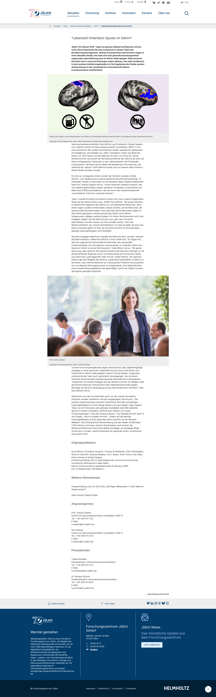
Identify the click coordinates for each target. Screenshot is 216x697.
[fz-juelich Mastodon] (148, 604)
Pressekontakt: (81, 550)
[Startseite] (50, 26)
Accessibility (117, 688)
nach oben (110, 603)
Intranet (140, 2)
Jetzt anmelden (152, 645)
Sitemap (128, 2)
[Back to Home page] (40, 13)
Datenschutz (103, 688)
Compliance (131, 688)
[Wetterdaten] (153, 3)
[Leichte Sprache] (163, 3)
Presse (117, 2)
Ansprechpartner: (82, 503)
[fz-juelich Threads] (159, 604)
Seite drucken (58, 603)
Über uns (164, 13)
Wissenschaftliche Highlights (80, 26)
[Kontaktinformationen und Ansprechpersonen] (168, 3)
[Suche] (186, 13)
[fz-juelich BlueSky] (163, 604)
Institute (110, 13)
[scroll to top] (208, 689)
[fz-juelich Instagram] (155, 604)
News (65, 26)
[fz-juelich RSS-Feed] (167, 604)
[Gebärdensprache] (158, 3)
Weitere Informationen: (86, 477)
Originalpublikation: (83, 442)
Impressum (90, 688)
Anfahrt (94, 649)
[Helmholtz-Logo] (176, 689)
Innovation (129, 13)
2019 (96, 26)
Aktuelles (73, 13)
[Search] (186, 13)
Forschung (92, 13)
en (187, 2)
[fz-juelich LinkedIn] (151, 604)
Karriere (147, 13)
